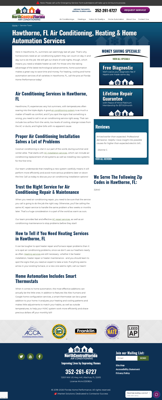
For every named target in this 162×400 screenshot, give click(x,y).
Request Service (135, 10)
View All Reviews (103, 159)
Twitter (21, 356)
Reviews (102, 126)
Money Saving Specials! (121, 51)
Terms (6, 397)
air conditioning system (63, 110)
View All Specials (121, 59)
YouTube (30, 356)
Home (15, 25)
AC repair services (61, 219)
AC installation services (55, 153)
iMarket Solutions (66, 394)
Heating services (32, 254)
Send (143, 358)
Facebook (39, 356)
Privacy (2, 397)
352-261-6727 (106, 10)
